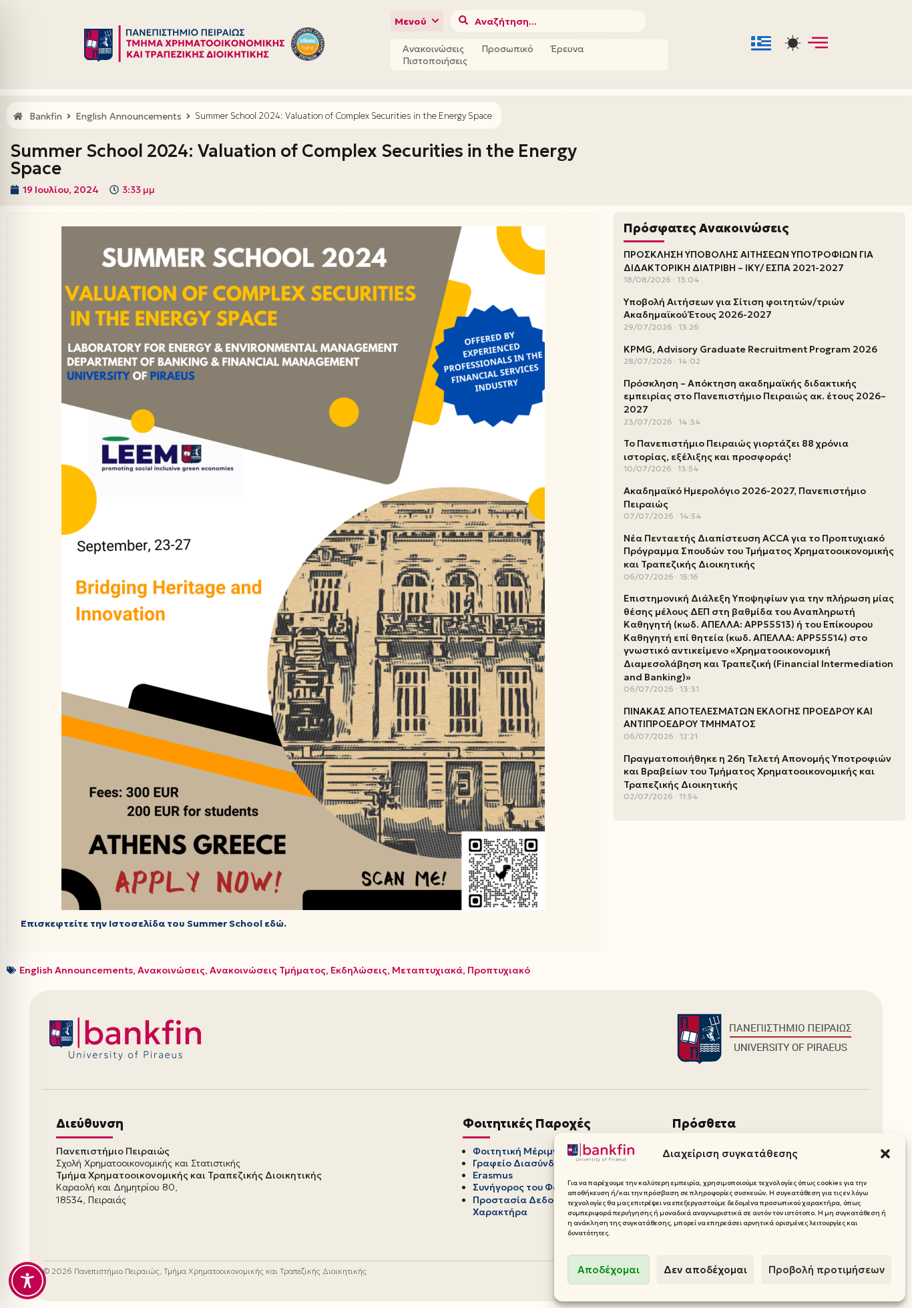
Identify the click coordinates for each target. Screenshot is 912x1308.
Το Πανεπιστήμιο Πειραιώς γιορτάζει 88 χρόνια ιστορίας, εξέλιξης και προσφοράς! (736, 450)
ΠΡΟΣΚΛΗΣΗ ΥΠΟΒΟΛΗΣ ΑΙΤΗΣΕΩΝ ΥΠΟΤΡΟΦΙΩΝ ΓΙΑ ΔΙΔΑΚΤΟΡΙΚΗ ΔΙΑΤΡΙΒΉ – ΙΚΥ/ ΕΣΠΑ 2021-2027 (748, 261)
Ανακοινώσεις (433, 49)
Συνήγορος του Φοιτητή (529, 1187)
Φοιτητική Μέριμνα (519, 1151)
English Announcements (76, 970)
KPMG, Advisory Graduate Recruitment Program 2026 (750, 349)
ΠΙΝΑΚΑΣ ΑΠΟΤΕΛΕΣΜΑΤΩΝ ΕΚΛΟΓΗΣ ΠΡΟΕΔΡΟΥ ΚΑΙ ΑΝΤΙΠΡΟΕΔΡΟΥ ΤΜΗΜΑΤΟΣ (748, 717)
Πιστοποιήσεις (435, 61)
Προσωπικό (507, 49)
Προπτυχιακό (498, 970)
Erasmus (493, 1175)
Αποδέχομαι (609, 1269)
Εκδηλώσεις (358, 970)
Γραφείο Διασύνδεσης (525, 1163)
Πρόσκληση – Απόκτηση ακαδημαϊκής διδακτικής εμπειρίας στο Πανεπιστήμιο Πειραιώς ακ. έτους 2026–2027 (755, 396)
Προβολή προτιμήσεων (826, 1269)
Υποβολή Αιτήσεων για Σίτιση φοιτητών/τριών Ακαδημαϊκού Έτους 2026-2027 (734, 308)
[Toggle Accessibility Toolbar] (27, 1280)
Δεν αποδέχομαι (705, 1269)
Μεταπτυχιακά (427, 970)
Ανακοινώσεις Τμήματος (268, 970)
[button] (885, 1153)
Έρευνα (567, 49)
